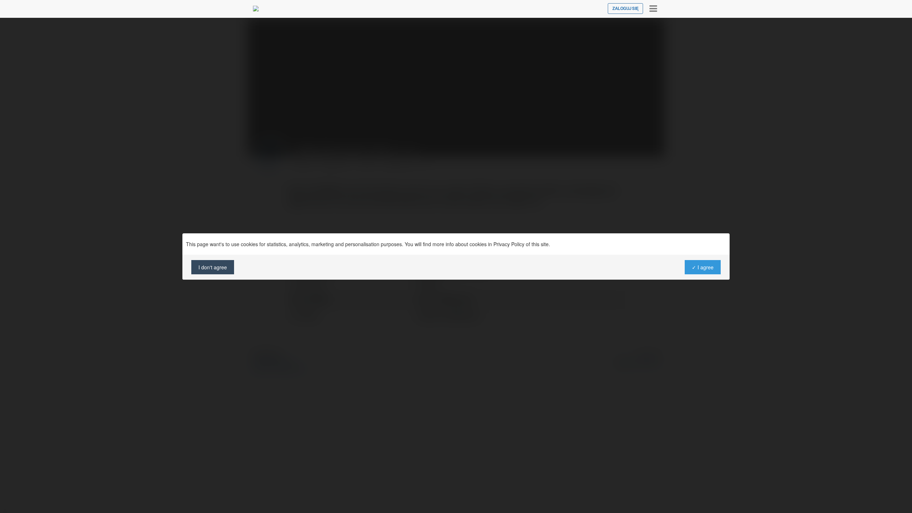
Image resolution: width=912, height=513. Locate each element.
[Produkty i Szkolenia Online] (256, 8)
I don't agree (212, 267)
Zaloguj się (625, 8)
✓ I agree (703, 267)
